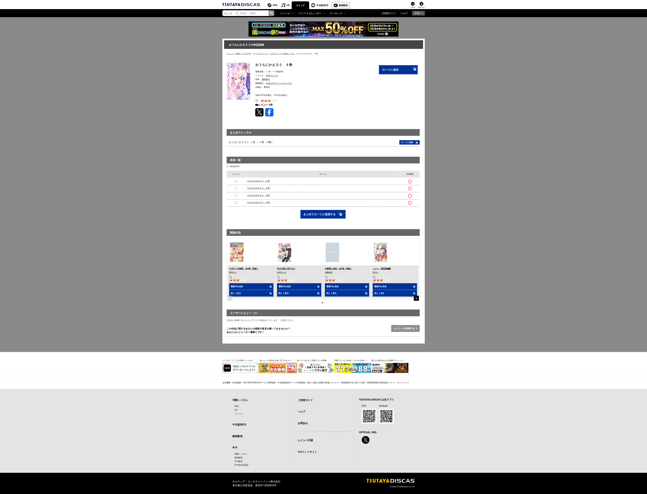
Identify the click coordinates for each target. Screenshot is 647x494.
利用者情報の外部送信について (381, 382)
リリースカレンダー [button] (310, 13)
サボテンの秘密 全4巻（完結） (244, 268)
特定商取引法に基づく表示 (353, 382)
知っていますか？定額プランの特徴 (312, 360)
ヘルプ (404, 13)
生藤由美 (328, 272)
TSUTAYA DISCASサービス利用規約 (259, 382)
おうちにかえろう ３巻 (258, 195)
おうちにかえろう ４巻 (258, 202)
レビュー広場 (305, 440)
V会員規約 (236, 382)
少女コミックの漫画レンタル (283, 54)
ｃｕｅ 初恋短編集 (382, 268)
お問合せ (303, 423)
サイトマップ (403, 382)
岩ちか (375, 272)
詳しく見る (236, 293)
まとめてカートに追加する (319, 214)
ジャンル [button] (285, 13)
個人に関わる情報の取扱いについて (323, 382)
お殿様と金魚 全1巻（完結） (338, 268)
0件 (271, 104)
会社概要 (226, 382)
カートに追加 (390, 69)
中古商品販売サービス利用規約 (292, 382)
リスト (412, 7)
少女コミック (272, 75)
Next (416, 298)
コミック (300, 5)
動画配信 (343, 5)
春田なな (233, 272)
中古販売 (239, 461)
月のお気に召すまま (286, 268)
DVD (275, 5)
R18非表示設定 (242, 464)
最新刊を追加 (237, 286)
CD (288, 5)
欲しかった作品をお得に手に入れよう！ (276, 360)
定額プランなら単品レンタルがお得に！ (350, 360)
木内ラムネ (281, 272)
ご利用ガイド (388, 13)
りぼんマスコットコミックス (279, 83)
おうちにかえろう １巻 (258, 181)
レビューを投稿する (405, 328)
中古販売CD (322, 5)
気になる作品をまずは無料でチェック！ (388, 360)
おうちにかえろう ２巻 (258, 188)
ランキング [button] (336, 13)
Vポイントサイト (307, 452)
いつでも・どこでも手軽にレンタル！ (238, 360)
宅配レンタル (241, 453)
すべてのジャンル (260, 54)
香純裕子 (266, 79)
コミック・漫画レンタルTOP (239, 54)
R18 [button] (417, 13)
